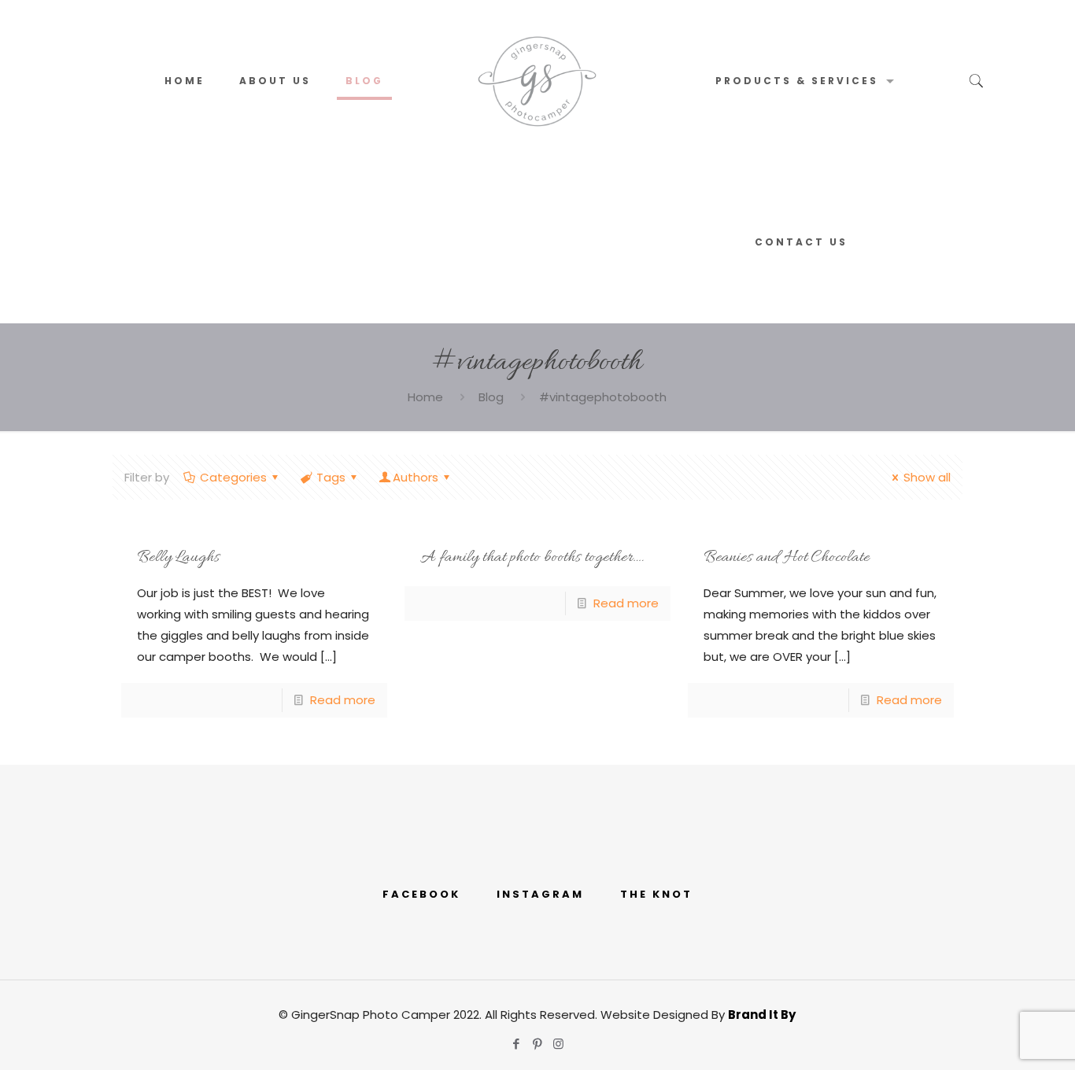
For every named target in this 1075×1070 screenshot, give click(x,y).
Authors (415, 477)
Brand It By (762, 1014)
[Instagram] (558, 1043)
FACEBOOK (421, 894)
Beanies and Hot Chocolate (787, 558)
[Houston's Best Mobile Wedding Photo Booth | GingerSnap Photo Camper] (537, 80)
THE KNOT (656, 894)
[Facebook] (516, 1043)
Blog (491, 397)
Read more (342, 700)
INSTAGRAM (540, 894)
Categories (233, 477)
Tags (330, 477)
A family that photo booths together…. (532, 558)
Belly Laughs (178, 558)
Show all (927, 477)
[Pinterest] (537, 1043)
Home (425, 397)
